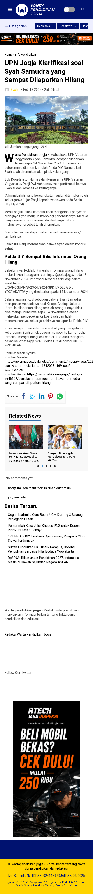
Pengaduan (53, 882)
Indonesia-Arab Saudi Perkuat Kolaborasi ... (23, 455)
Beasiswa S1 (45, 26)
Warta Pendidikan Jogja (31, 155)
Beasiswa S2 (68, 26)
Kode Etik (67, 882)
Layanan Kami (14, 882)
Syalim (15, 90)
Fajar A (17, 461)
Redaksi (37, 885)
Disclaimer (70, 885)
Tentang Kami (53, 885)
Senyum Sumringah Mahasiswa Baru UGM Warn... (61, 457)
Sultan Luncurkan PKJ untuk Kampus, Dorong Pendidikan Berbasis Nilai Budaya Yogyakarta (41, 549)
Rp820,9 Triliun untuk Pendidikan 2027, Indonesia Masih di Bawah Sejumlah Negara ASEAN (43, 560)
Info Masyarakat (34, 882)
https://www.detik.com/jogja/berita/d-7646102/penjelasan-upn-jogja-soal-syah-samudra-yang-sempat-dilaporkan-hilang (44, 378)
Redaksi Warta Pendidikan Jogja (28, 634)
